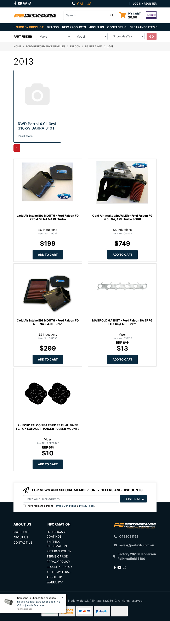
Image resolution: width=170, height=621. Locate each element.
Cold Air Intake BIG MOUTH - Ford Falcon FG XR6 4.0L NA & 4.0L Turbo (48, 217)
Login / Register (145, 3)
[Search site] (112, 15)
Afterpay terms (59, 572)
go (151, 36)
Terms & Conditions (65, 505)
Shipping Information (57, 544)
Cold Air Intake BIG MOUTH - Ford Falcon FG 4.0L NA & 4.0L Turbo (48, 322)
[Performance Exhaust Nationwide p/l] (35, 15)
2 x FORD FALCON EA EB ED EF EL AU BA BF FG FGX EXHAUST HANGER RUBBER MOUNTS (47, 426)
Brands (53, 27)
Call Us (84, 4)
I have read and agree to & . (61, 505)
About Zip (54, 577)
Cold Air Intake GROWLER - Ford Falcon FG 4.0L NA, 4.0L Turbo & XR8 (122, 217)
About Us (96, 27)
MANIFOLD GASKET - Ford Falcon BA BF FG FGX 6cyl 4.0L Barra (122, 322)
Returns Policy (59, 551)
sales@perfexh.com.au (136, 545)
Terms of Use (57, 556)
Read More (25, 136)
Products (21, 532)
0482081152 (128, 536)
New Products (74, 27)
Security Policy (59, 566)
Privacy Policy (86, 505)
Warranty (55, 582)
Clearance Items (143, 27)
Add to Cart (48, 254)
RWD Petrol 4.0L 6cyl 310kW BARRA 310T (37, 126)
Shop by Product (30, 27)
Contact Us (116, 27)
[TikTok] (30, 2)
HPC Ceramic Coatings (56, 534)
